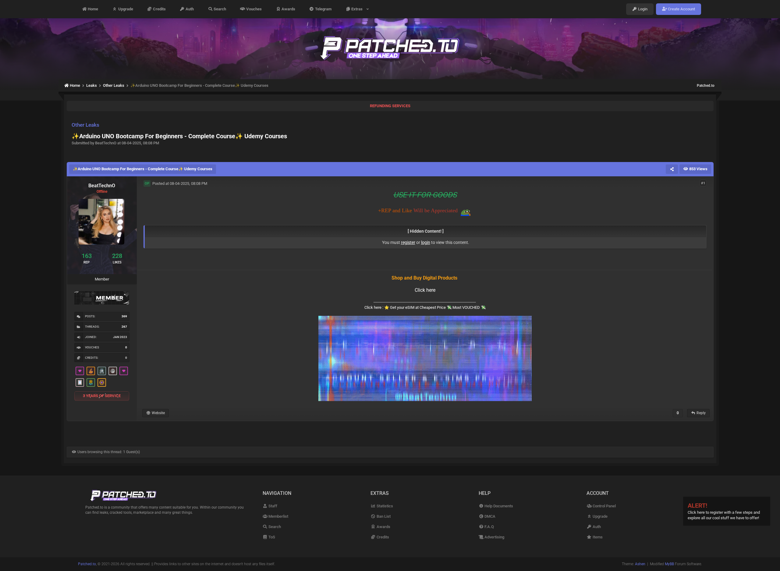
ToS (271, 537)
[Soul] (91, 382)
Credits (159, 9)
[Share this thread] (672, 169)
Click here (425, 290)
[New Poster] (102, 371)
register (408, 242)
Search (219, 9)
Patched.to (705, 85)
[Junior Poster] (80, 382)
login (425, 242)
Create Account (681, 9)
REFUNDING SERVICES (390, 106)
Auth (189, 9)
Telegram (323, 9)
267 (124, 326)
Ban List (383, 516)
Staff (272, 506)
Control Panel (603, 506)
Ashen (640, 564)
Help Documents (498, 506)
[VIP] (80, 371)
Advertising (494, 537)
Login (642, 9)
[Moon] (112, 371)
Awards (288, 9)
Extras (357, 9)
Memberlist (278, 516)
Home (92, 9)
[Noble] (91, 371)
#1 (703, 183)
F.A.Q (489, 526)
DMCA (489, 516)
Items (597, 537)
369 (124, 316)
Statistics (384, 506)
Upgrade (125, 9)
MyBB (669, 564)
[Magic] (102, 382)
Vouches (253, 9)
